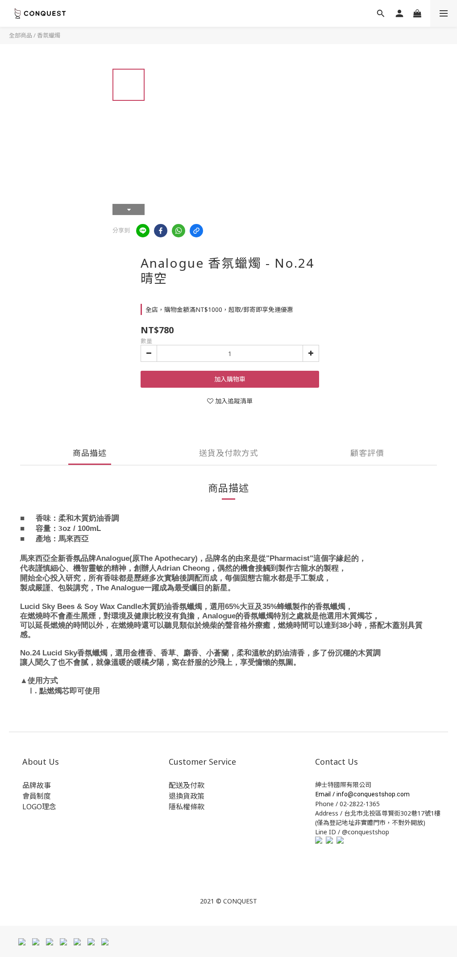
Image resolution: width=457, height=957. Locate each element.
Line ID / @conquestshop (352, 832)
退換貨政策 (186, 796)
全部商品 (20, 35)
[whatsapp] (178, 230)
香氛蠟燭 (48, 35)
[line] (143, 230)
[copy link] (196, 230)
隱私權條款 (186, 807)
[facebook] (160, 230)
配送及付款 (186, 785)
